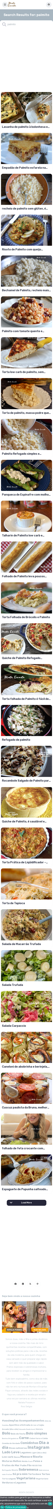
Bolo (6, 1433)
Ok (50, 1503)
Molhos (17, 1461)
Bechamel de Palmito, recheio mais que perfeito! (25, 290)
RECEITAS (37, 1465)
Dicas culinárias (18, 1448)
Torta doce (34, 1474)
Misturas (7, 1461)
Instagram (38, 1447)
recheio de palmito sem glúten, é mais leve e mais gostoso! (24, 208)
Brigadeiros (13, 1438)
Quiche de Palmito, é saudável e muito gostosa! (23, 821)
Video (46, 95)
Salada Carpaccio (14, 1025)
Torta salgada (9, 1478)
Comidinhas (29, 1443)
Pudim (23, 1465)
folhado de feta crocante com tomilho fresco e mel (22, 1148)
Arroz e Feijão (37, 1425)
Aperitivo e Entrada (19, 1425)
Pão (29, 1465)
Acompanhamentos (31, 1420)
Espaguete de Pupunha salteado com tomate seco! (24, 1189)
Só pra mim (20, 1474)
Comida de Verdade (11, 1443)
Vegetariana (25, 1478)
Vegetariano (42, 1478)
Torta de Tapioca (13, 903)
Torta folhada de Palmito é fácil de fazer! (25, 699)
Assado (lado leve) (27, 1429)
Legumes (25, 1452)
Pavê (30, 1461)
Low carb (7, 1456)
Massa (17, 1457)
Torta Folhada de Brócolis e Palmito (26, 617)
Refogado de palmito (16, 739)
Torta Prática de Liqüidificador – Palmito (24, 862)
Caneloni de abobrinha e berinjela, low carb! (25, 1066)
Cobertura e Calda (38, 1438)
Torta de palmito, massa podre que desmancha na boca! (25, 413)
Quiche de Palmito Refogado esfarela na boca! (21, 658)
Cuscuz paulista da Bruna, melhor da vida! (24, 1107)
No (2, 1507)
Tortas (46, 1474)
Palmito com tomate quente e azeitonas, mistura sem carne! (22, 331)
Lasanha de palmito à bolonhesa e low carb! (25, 127)
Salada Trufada (12, 985)
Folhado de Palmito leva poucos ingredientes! (23, 576)
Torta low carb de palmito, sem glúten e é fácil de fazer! (23, 372)
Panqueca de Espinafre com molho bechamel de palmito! (25, 494)
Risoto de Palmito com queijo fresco (21, 249)
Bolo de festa (18, 1434)
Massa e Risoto (31, 1456)
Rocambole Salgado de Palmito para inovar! (26, 780)
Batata (39, 1429)
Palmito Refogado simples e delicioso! (21, 453)
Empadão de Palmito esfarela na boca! (24, 167)
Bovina (5, 1438)
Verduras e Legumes (14, 1482)
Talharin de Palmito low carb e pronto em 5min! (22, 535)
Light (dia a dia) (39, 1453)
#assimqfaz (10, 1420)
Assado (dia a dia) (10, 1429)
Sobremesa (28, 1469)
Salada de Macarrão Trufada (21, 944)
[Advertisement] (26, 57)
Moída (25, 1461)
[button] (5, 4)
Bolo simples (36, 1433)
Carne (24, 1438)
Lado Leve (11, 1452)
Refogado (6, 1470)
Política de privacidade (16, 1507)
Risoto (15, 1470)
